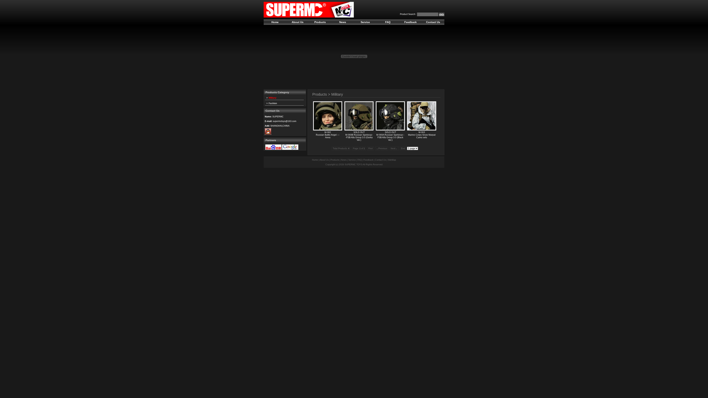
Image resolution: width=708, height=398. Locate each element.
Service (365, 22)
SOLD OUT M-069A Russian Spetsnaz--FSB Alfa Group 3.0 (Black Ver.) (390, 136)
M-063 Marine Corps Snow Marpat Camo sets (421, 135)
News (342, 22)
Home (275, 22)
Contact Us (433, 22)
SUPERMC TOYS (353, 164)
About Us (297, 22)
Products (320, 22)
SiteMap (392, 160)
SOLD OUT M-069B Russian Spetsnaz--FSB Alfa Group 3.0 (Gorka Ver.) (359, 136)
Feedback (410, 22)
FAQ (388, 22)
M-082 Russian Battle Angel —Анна (327, 135)
